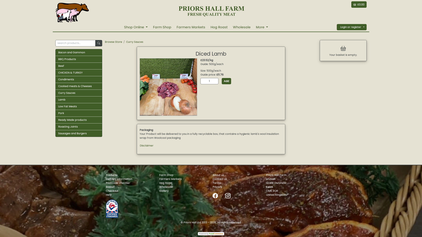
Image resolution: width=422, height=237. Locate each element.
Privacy (217, 187)
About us (218, 175)
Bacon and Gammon (71, 52)
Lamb (61, 100)
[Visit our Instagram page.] (228, 195)
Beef (61, 66)
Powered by (211, 234)
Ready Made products (72, 120)
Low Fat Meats (67, 106)
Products (112, 175)
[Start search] (98, 43)
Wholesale (242, 27)
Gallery (164, 191)
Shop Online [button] (134, 27)
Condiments (66, 79)
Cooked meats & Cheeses (75, 86)
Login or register (350, 27)
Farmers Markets (191, 27)
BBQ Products (67, 59)
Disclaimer (146, 145)
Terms (217, 183)
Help (109, 195)
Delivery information (119, 179)
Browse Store (113, 42)
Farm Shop (162, 27)
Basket (110, 187)
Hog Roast (219, 27)
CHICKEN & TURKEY (70, 73)
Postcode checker (118, 183)
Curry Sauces (66, 93)
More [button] (260, 27)
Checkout (112, 191)
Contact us (220, 179)
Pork (61, 113)
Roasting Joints (68, 127)
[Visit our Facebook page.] (215, 195)
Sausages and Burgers (72, 133)
